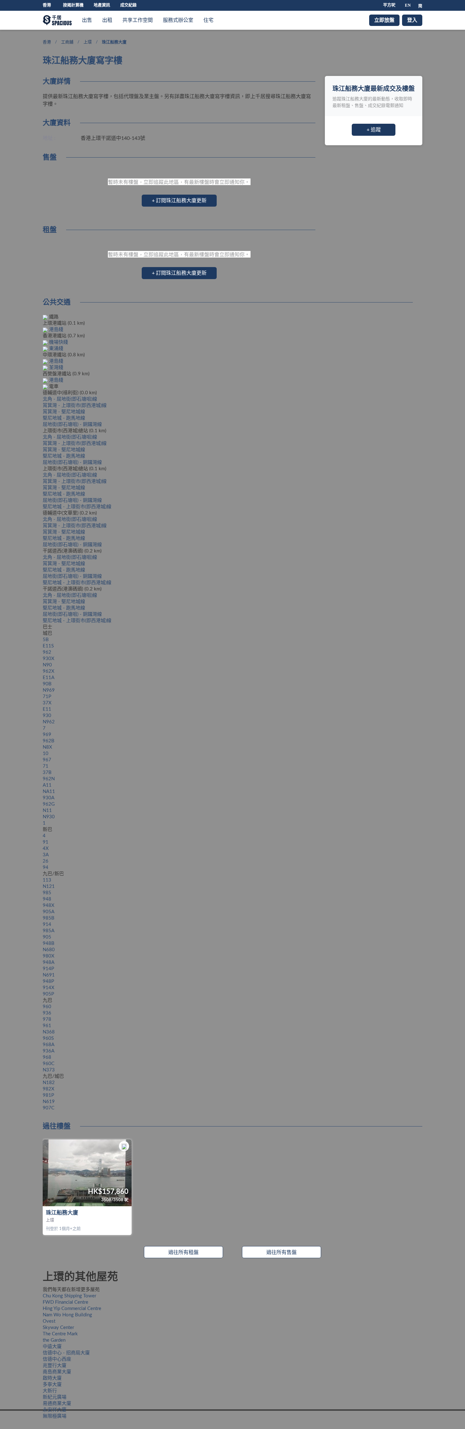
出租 (107, 20)
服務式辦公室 (178, 20)
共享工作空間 (137, 20)
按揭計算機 (73, 5)
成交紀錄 (128, 5)
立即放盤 (384, 20)
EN (408, 5)
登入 (412, 20)
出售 (87, 20)
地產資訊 (102, 5)
